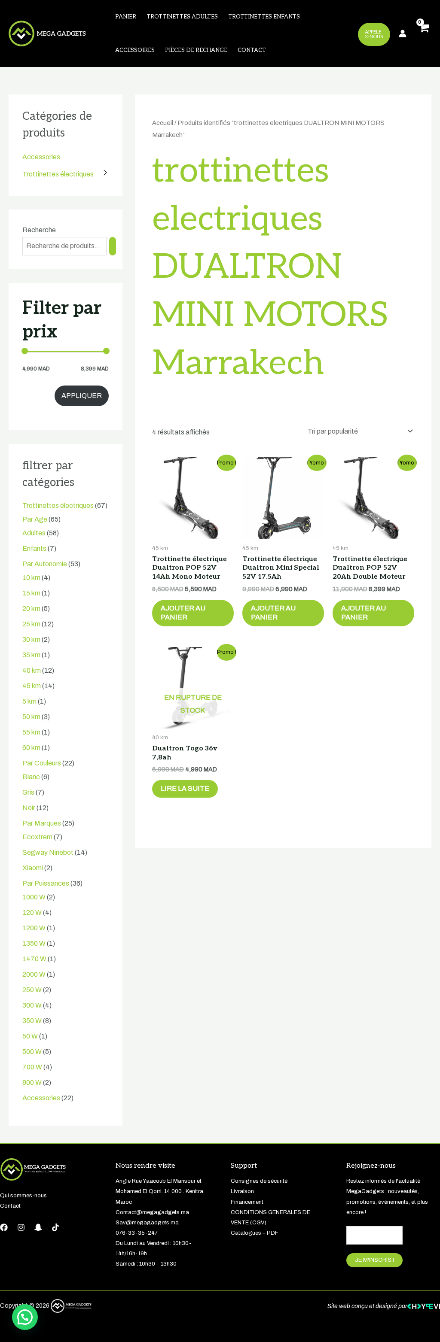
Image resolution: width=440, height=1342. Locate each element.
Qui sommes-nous (23, 1196)
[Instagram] (21, 1227)
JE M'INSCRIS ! (374, 1260)
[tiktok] (55, 1227)
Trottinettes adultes (182, 16)
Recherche (39, 230)
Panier (125, 16)
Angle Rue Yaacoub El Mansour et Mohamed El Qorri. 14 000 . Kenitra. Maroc (160, 1191)
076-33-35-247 (137, 1233)
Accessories (41, 157)
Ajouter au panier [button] (183, 612)
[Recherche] (112, 246)
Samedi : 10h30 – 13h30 (146, 1264)
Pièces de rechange (196, 50)
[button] (25, 1317)
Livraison (242, 1191)
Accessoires (135, 50)
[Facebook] (4, 1227)
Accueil (162, 122)
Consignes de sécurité (259, 1181)
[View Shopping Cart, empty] (423, 34)
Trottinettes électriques (58, 174)
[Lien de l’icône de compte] (402, 33)
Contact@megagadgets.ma (152, 1212)
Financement (247, 1202)
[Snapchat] (38, 1227)
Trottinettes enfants (264, 16)
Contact (252, 50)
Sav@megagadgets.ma (147, 1223)
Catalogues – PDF (254, 1233)
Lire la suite (185, 788)
